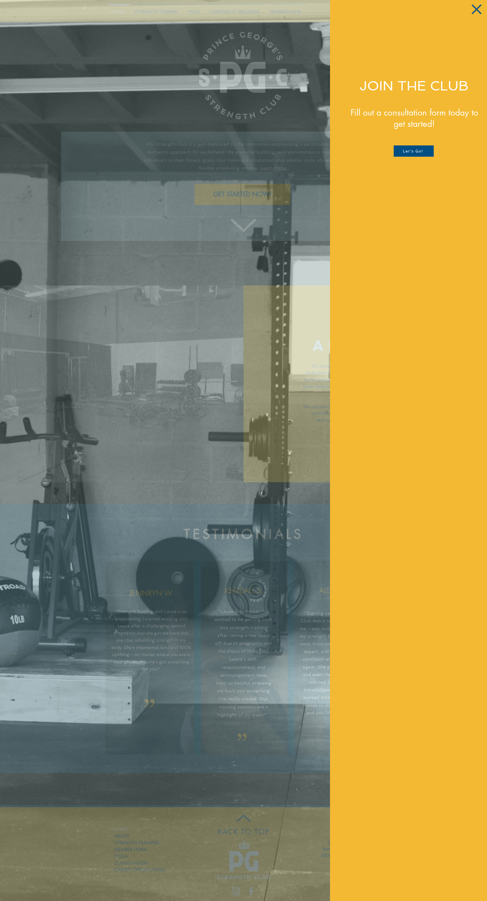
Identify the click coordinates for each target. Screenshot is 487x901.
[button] (476, 9)
